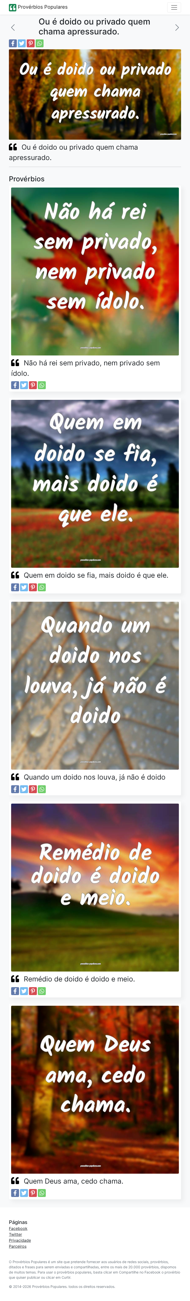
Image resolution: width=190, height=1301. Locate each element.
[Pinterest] (31, 43)
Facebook (18, 1228)
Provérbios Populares (42, 7)
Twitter (15, 1234)
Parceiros (17, 1246)
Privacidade (20, 1240)
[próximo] (177, 27)
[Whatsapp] (40, 43)
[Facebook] (13, 43)
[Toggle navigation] (174, 7)
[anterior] (13, 27)
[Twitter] (22, 43)
